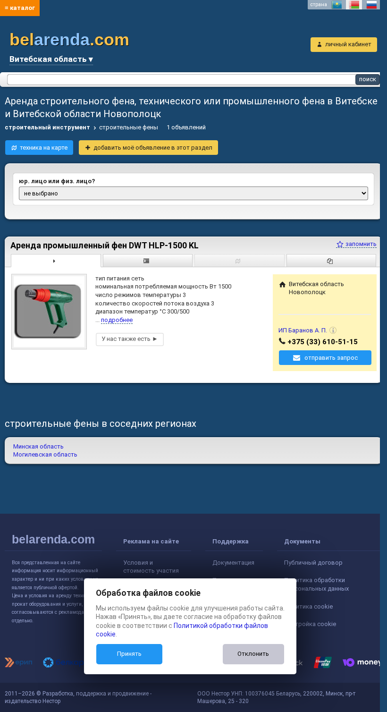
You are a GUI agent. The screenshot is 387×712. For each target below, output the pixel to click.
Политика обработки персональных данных (316, 584)
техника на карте (43, 147)
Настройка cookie (310, 623)
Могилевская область (45, 454)
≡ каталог (20, 7)
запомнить (360, 243)
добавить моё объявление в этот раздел (152, 147)
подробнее (117, 319)
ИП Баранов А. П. (302, 330)
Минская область (38, 446)
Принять (129, 653)
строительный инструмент (47, 127)
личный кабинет (348, 44)
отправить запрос (331, 357)
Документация (233, 562)
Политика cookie (308, 606)
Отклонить (253, 653)
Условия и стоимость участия (151, 567)
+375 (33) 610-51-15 (322, 342)
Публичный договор (313, 562)
